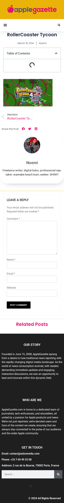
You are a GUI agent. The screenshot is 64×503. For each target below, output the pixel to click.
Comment (13, 218)
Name (11, 259)
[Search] (58, 474)
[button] (5, 25)
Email (11, 273)
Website (11, 287)
